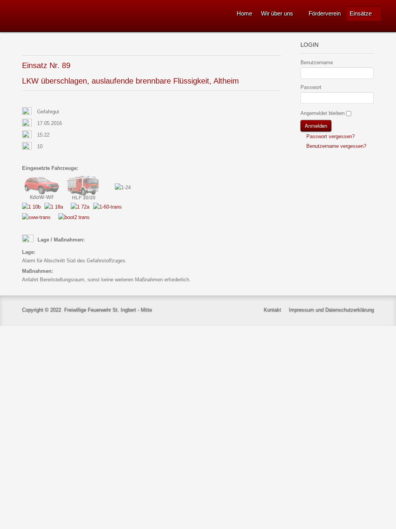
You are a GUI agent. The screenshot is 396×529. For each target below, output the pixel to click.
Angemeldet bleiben (322, 113)
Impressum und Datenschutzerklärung (331, 310)
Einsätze (361, 13)
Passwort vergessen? (330, 136)
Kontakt (272, 310)
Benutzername (316, 62)
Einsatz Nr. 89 (46, 65)
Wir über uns (277, 13)
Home (244, 13)
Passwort (310, 87)
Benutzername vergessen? (335, 146)
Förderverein (325, 13)
